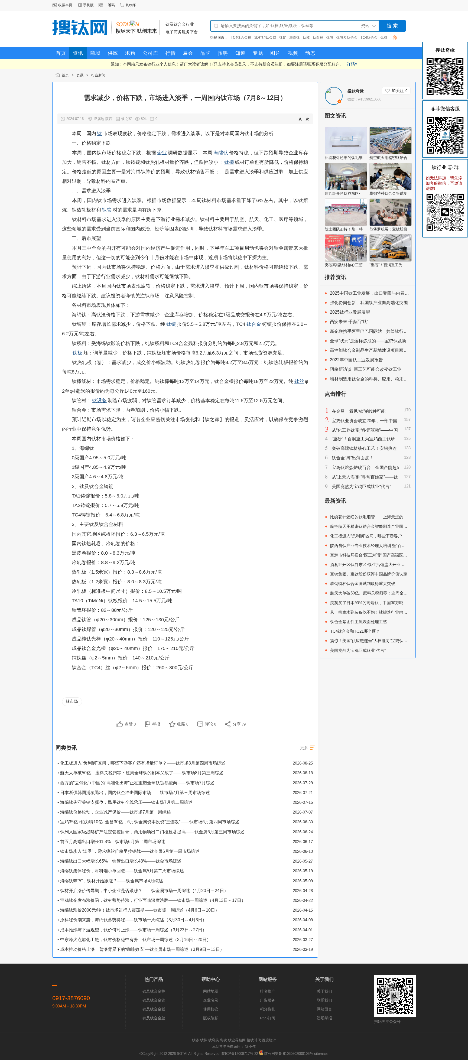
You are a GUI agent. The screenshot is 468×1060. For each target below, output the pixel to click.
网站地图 (210, 991)
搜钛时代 (254, 1040)
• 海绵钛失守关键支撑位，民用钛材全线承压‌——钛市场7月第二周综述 (125, 802)
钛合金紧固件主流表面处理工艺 (358, 621)
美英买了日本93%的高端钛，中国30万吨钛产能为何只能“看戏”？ (388, 602)
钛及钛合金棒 (153, 991)
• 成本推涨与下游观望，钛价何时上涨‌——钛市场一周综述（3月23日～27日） (132, 930)
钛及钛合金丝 (153, 1018)
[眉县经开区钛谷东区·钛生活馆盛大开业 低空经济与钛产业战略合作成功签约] (346, 189)
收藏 (182, 724)
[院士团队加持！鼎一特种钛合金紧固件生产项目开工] (346, 224)
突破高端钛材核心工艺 (344, 265)
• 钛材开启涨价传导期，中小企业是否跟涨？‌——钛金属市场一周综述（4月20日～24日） (142, 890)
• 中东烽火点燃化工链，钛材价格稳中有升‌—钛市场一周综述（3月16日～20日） (134, 939)
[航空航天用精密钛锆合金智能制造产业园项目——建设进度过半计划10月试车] (390, 153)
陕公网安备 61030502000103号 (288, 1054)
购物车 (131, 5)
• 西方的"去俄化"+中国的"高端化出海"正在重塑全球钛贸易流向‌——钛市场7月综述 (135, 783)
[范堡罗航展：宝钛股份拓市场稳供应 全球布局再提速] (390, 224)
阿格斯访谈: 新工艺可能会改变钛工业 (365, 369)
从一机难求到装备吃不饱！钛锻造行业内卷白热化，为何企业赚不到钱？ (395, 612)
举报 (156, 724)
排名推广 (267, 991)
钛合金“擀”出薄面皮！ (352, 458)
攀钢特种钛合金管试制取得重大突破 (362, 583)
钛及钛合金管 (153, 1000)
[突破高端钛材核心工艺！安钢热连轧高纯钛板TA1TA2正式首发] (346, 260)
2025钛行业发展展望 (350, 312)
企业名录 (210, 1000)
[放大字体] (300, 118)
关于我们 (324, 991)
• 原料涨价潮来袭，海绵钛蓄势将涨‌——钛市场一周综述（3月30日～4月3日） (132, 920)
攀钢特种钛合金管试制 (388, 193)
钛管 (329, 37)
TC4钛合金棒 (241, 37)
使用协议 (210, 1009)
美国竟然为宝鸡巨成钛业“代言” (361, 486)
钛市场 (72, 701)
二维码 (109, 5)
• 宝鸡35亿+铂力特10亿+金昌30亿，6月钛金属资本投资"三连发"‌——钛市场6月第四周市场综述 (148, 822)
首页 (65, 75)
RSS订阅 (267, 1018)
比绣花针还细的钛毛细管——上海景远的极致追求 (375, 517)
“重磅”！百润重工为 (385, 265)
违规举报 (324, 1018)
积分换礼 (267, 1009)
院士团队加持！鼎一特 (344, 229)
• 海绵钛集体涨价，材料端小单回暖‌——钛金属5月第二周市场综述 (120, 871)
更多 (304, 747)
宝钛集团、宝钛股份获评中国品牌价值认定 (368, 574)
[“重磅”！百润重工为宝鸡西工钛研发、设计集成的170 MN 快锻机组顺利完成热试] (390, 260)
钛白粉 (318, 37)
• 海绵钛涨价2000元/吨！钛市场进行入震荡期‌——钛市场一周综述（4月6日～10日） (138, 910)
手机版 (88, 5)
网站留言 (324, 1009)
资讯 (79, 75)
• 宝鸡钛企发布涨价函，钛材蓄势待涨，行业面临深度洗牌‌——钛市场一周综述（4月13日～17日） (151, 900)
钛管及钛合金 (347, 37)
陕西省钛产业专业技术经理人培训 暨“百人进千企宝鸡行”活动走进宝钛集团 (397, 545)
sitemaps (321, 1054)
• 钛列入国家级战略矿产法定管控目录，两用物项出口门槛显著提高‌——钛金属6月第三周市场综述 (151, 832)
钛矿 (282, 37)
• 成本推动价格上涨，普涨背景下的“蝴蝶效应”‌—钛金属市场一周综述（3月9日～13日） (140, 949)
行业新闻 (98, 75)
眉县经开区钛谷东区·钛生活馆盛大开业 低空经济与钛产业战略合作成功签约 (398, 564)
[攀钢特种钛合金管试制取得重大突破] (390, 189)
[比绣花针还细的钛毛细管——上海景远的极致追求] (346, 153)
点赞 (130, 724)
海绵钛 (294, 37)
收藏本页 (65, 5)
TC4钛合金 (369, 37)
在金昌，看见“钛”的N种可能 (358, 411)
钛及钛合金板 (153, 1009)
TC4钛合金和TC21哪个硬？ (355, 631)
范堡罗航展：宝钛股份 (388, 229)
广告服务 (267, 1000)
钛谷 (195, 1040)
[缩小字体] (307, 118)
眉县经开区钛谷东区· (342, 193)
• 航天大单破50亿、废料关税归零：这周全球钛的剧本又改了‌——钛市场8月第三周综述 (140, 772)
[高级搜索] (392, 37)
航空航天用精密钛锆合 (388, 157)
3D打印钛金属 (265, 37)
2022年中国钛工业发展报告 (356, 359)
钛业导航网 (237, 1040)
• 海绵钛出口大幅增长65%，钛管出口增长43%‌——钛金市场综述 (119, 861)
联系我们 (324, 1000)
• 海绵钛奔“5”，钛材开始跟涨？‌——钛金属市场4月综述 (110, 881)
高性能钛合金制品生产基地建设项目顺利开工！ (375, 350)
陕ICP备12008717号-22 (240, 1054)
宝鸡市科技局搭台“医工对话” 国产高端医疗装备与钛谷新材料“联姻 (389, 555)
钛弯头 (213, 1040)
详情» (352, 64)
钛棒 (306, 37)
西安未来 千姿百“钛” (349, 321)
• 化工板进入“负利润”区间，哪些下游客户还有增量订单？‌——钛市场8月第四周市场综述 (141, 763)
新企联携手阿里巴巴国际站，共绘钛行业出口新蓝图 (380, 331)
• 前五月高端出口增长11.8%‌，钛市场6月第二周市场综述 (111, 841)
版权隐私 (210, 1018)
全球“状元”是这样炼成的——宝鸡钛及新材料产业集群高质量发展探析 (396, 341)
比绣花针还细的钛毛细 (344, 157)
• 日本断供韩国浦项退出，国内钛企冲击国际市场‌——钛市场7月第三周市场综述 (133, 792)
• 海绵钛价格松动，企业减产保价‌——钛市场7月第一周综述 (114, 812)
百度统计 (269, 1040)
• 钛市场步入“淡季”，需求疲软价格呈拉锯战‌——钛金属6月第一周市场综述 (128, 851)
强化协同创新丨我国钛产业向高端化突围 (369, 302)
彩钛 (223, 1040)
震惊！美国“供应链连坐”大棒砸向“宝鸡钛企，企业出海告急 (383, 640)
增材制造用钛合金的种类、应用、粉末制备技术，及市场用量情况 (393, 379)
